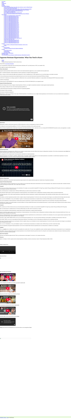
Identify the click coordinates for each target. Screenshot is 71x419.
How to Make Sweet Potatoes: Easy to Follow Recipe (13, 12)
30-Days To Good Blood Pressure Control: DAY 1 (12, 15)
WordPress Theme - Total (4, 417)
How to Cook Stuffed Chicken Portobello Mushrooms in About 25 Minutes (16, 9)
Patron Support (6, 51)
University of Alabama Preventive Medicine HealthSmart (13, 48)
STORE (3, 5)
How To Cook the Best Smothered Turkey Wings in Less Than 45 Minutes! (16, 13)
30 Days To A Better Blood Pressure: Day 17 (11, 30)
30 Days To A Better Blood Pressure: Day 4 (11, 18)
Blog (3, 2)
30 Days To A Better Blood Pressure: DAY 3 (11, 17)
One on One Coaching (8, 50)
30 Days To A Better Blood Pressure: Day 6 (11, 20)
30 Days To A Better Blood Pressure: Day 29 (11, 41)
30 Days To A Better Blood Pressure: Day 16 (11, 29)
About (3, 46)
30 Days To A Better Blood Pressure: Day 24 (11, 37)
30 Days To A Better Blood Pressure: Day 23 (11, 36)
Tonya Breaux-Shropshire (9, 63)
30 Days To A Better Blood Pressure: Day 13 (11, 26)
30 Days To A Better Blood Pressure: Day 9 (11, 23)
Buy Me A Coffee (7, 52)
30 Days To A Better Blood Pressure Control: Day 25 (13, 38)
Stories (5, 45)
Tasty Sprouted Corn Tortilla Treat (9, 11)
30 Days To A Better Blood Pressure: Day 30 (11, 42)
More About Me (6, 47)
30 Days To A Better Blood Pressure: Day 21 (11, 34)
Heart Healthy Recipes (6, 6)
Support (3, 49)
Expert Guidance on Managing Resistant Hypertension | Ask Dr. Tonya (15, 44)
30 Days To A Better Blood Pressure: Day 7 (11, 21)
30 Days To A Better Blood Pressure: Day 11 (11, 24)
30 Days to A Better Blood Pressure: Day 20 (11, 33)
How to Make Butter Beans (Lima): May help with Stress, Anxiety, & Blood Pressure (18, 7)
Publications (4, 3)
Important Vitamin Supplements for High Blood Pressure (13, 10)
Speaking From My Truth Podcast (7, 53)
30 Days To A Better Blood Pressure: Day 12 (11, 25)
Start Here (3, 1)
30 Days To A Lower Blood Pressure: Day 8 (11, 22)
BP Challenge (4, 14)
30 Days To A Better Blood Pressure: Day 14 (11, 27)
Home (3, 4)
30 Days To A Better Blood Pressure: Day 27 (11, 40)
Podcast (3, 43)
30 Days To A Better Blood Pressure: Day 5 (11, 19)
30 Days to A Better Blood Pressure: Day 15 (11, 28)
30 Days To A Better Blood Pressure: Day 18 (11, 31)
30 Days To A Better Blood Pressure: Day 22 (11, 35)
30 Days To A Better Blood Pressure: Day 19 (11, 32)
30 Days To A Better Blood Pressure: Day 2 (11, 16)
